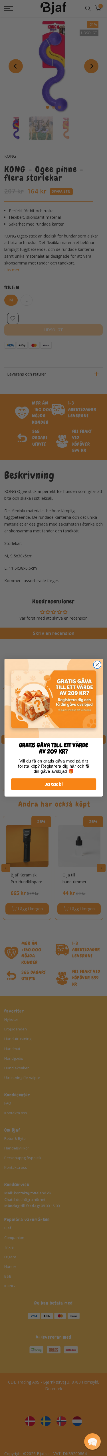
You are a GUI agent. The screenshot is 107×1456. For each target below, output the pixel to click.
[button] (92, 1441)
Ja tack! (53, 784)
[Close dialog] (97, 665)
